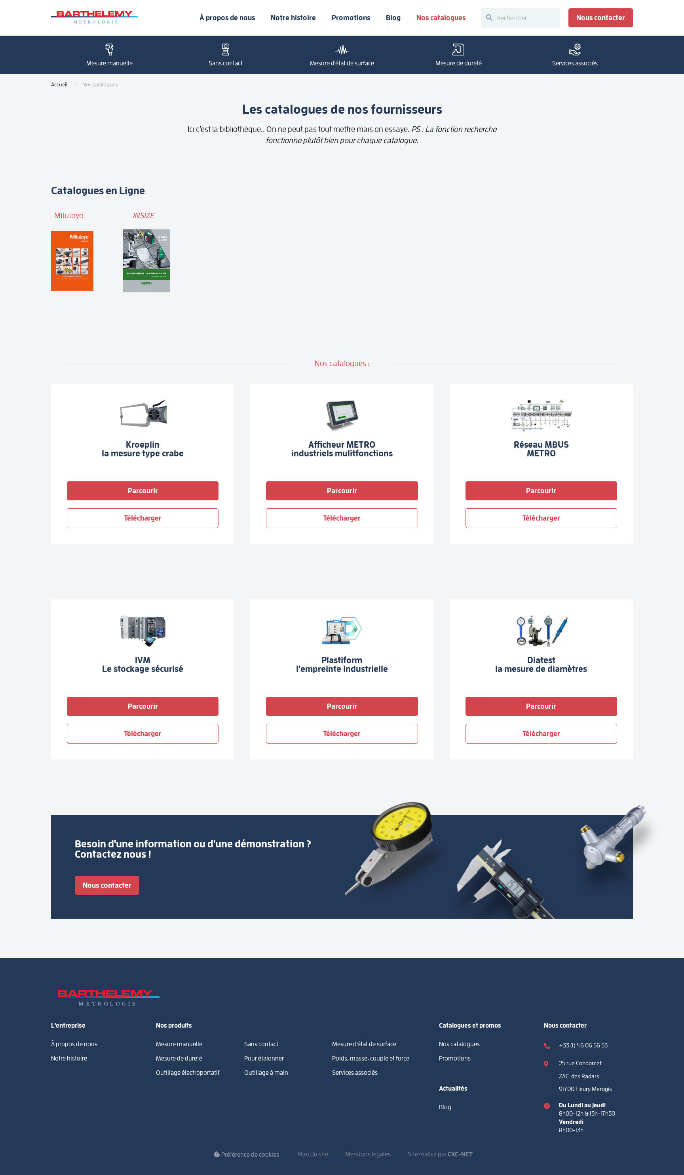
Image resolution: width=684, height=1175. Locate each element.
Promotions (351, 17)
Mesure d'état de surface (342, 63)
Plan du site (312, 1154)
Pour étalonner (264, 1058)
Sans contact (226, 63)
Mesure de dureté (458, 63)
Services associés (575, 63)
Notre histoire (293, 17)
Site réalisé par (440, 1154)
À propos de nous (227, 17)
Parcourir (143, 490)
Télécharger (143, 518)
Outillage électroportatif (188, 1073)
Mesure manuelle (109, 63)
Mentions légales (368, 1154)
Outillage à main (266, 1073)
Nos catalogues (441, 17)
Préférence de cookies (249, 1154)
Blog (393, 17)
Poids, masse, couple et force (370, 1058)
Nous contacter (600, 17)
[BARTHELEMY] (94, 18)
